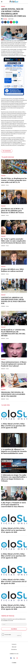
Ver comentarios (7, 150)
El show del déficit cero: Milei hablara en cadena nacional (12, 270)
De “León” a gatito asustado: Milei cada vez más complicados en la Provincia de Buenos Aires (13, 241)
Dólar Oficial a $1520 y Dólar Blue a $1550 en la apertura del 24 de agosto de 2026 (13, 426)
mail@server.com (14, 653)
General (3, 6)
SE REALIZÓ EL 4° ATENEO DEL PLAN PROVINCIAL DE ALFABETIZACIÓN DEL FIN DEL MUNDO (13, 333)
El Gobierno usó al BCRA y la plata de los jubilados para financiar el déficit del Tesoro (12, 211)
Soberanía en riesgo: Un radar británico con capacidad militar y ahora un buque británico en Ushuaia (14, 478)
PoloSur (5, 19)
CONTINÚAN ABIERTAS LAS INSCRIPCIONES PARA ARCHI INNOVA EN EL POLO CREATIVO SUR (13, 300)
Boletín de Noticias (8, 616)
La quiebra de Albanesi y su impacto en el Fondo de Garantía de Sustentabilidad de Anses (14, 451)
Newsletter (14, 649)
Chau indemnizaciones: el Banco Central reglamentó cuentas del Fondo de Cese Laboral (13, 364)
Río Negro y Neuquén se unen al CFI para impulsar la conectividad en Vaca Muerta (13, 505)
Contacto (14, 644)
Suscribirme (14, 629)
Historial (14, 647)
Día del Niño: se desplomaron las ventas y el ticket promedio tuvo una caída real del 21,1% (14, 180)
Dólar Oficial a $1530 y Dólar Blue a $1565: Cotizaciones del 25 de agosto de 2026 (14, 581)
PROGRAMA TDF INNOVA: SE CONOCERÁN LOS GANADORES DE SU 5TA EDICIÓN (13, 394)
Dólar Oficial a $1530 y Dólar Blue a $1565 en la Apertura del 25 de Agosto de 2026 (13, 530)
